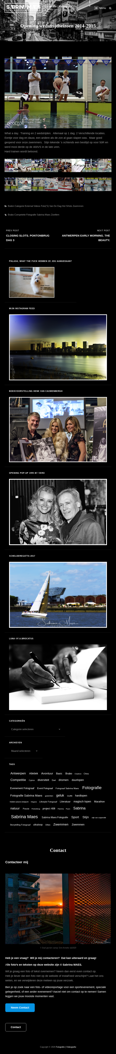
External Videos (32, 206)
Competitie (18, 780)
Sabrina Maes (43, 214)
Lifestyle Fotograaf (48, 802)
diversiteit (43, 780)
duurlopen (78, 780)
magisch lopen (82, 801)
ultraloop (38, 824)
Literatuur (65, 801)
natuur (15, 808)
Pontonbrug (36, 809)
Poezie (26, 809)
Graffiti (69, 796)
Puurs (68, 809)
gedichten (49, 796)
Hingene (34, 802)
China (86, 774)
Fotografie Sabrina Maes (26, 795)
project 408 (49, 808)
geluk (60, 795)
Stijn (85, 817)
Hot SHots (67, 206)
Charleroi (78, 774)
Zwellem (55, 214)
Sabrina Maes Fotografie (55, 817)
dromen (64, 780)
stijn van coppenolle (99, 818)
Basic (59, 773)
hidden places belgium (19, 802)
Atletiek (33, 773)
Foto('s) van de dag (51, 206)
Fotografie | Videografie (58, 6)
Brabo (11, 214)
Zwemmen (78, 206)
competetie (20, 214)
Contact (16, 1027)
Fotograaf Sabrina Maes (67, 788)
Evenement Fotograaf (22, 788)
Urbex (47, 825)
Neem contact (20, 1007)
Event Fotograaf (45, 788)
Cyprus (32, 780)
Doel (54, 780)
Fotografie (31, 214)
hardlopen (81, 795)
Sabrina (79, 808)
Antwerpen (18, 773)
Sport (75, 817)
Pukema (61, 809)
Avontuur (47, 773)
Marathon (99, 801)
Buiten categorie (16, 206)
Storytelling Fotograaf (20, 825)
